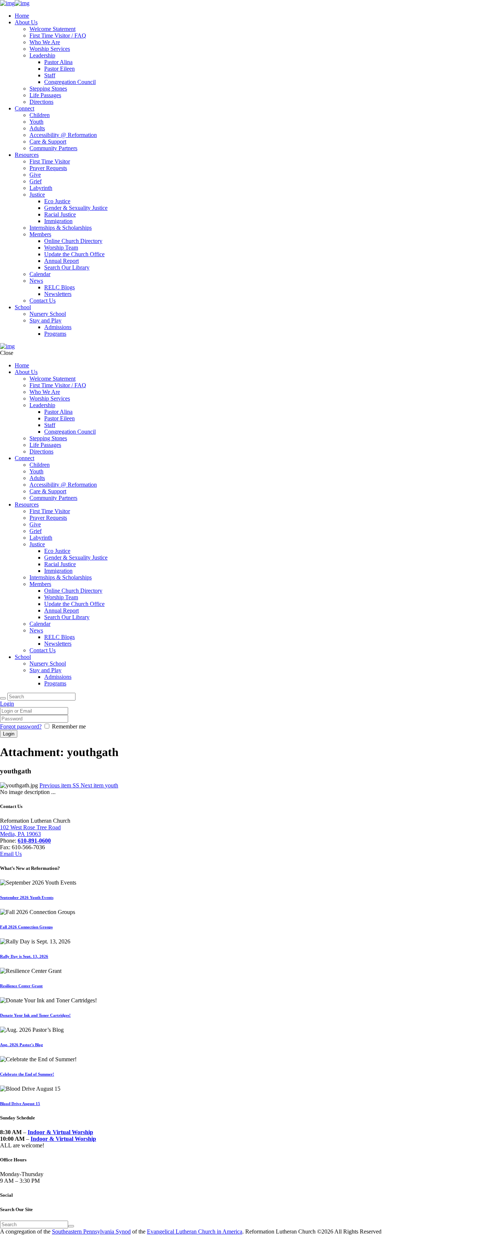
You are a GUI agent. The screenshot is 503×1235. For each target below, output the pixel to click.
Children (39, 115)
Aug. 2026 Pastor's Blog (21, 1044)
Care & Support (47, 141)
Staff (49, 75)
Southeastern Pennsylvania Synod (91, 1231)
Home (22, 16)
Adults (37, 128)
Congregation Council (70, 82)
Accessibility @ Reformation (63, 135)
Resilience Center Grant (21, 986)
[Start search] (3, 698)
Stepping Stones (48, 88)
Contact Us (42, 300)
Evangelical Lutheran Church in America (194, 1231)
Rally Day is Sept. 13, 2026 (24, 956)
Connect (24, 108)
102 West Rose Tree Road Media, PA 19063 (30, 830)
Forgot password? (21, 726)
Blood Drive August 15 (20, 1103)
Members (40, 234)
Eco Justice (57, 201)
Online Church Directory (73, 241)
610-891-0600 (34, 840)
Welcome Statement (52, 29)
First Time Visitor (49, 161)
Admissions (57, 327)
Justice (37, 194)
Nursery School (47, 314)
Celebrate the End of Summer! (27, 1074)
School (23, 307)
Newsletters (57, 294)
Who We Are (44, 42)
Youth (36, 122)
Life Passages (45, 95)
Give (35, 175)
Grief (35, 181)
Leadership (42, 55)
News (36, 281)
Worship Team (61, 247)
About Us (26, 22)
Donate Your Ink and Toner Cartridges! (35, 1015)
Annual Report (61, 261)
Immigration (58, 221)
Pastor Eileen (59, 69)
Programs (55, 334)
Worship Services (49, 49)
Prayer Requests (48, 168)
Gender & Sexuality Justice (76, 208)
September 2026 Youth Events (26, 897)
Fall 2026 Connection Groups (26, 927)
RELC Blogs (59, 287)
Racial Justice (60, 214)
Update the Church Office (74, 254)
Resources (27, 155)
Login (7, 704)
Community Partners (53, 148)
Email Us (11, 854)
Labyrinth (40, 188)
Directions (41, 102)
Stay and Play (45, 320)
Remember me (69, 726)
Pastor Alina (58, 62)
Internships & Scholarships (60, 228)
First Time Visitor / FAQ (57, 35)
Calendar (39, 274)
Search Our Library (66, 267)
